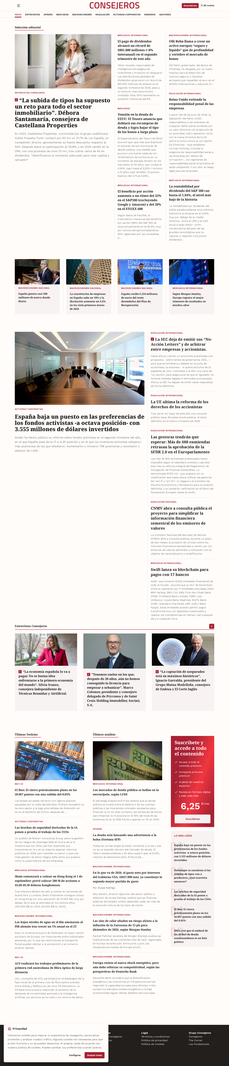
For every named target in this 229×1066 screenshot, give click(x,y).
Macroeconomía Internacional (188, 35)
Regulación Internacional (185, 93)
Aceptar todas (94, 1055)
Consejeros (195, 1036)
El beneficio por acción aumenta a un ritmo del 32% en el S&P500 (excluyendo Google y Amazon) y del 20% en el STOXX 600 (139, 200)
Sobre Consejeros (111, 1036)
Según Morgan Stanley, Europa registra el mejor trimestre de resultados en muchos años (189, 299)
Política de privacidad (154, 1040)
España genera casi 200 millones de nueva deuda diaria (34, 297)
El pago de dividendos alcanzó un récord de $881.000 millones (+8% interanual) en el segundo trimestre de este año (137, 50)
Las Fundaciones (199, 1044)
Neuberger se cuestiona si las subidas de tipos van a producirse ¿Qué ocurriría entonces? (192, 876)
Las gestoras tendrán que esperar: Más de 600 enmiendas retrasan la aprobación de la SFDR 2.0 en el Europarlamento (180, 444)
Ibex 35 (19, 784)
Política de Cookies (152, 1044)
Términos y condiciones (155, 1036)
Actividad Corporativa (29, 409)
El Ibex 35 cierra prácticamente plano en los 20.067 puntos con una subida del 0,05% (46, 792)
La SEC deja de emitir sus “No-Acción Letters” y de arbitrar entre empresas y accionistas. (181, 344)
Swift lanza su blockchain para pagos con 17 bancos (179, 572)
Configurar (75, 1055)
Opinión (97, 829)
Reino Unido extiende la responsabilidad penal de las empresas (191, 103)
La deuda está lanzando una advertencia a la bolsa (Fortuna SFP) (124, 837)
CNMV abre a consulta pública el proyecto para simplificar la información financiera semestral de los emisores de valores (181, 518)
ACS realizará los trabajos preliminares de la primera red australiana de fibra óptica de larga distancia (49, 967)
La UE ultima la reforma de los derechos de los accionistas (179, 404)
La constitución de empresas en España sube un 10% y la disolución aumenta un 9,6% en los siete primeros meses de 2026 (88, 301)
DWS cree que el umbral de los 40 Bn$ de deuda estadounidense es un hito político (191, 936)
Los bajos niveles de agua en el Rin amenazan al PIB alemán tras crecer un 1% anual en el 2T (49, 924)
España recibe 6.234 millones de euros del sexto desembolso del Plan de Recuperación (139, 299)
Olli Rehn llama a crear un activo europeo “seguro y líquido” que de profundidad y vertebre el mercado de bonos (191, 50)
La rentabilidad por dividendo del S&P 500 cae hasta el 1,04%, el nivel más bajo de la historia (190, 193)
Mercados (124, 108)
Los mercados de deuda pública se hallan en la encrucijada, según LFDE (126, 792)
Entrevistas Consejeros (30, 93)
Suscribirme (190, 5)
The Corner (196, 1040)
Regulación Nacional (164, 502)
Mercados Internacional (133, 35)
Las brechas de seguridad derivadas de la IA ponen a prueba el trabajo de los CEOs (46, 830)
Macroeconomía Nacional (34, 288)
